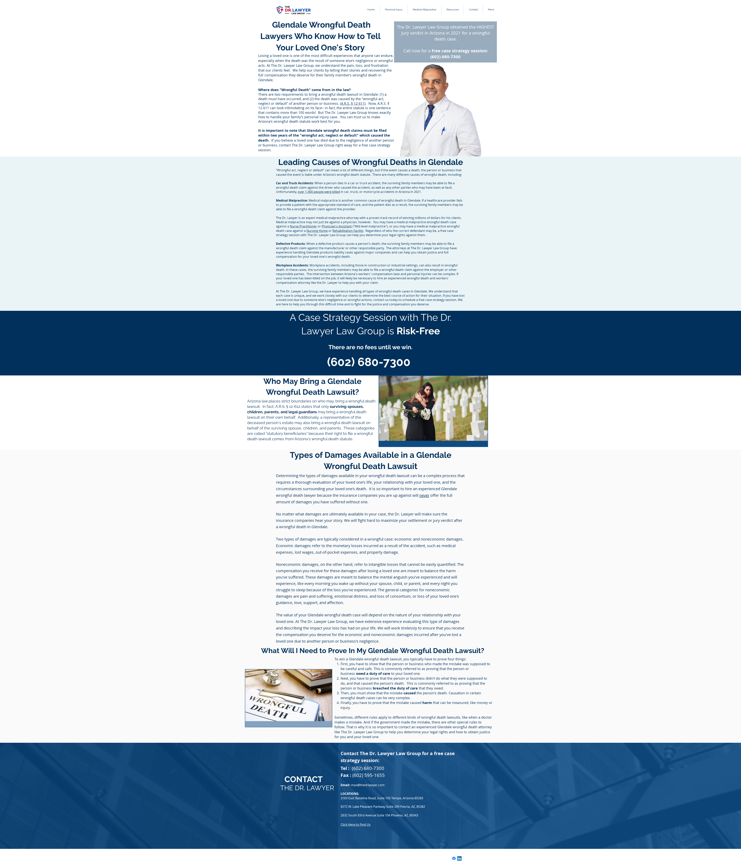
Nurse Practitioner (303, 226)
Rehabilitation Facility (347, 231)
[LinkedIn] (459, 858)
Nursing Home (317, 231)
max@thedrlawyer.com (368, 785)
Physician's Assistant (337, 226)
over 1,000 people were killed (319, 192)
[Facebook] (454, 858)
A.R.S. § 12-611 (353, 103)
